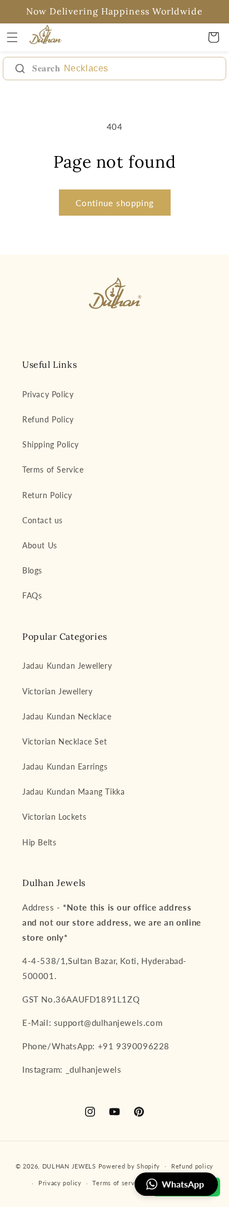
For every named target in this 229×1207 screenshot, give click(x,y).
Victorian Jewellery (57, 691)
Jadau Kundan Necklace (67, 716)
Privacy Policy (47, 394)
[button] (12, 37)
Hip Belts (39, 842)
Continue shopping (115, 203)
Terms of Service (53, 469)
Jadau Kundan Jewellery (67, 665)
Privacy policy (60, 1182)
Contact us (42, 520)
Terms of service (117, 1182)
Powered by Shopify (129, 1165)
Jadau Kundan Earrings (65, 766)
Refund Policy (48, 419)
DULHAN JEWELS (69, 1165)
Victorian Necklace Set (64, 741)
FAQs (32, 595)
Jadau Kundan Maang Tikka (73, 791)
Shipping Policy (50, 444)
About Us (39, 545)
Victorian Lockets (54, 816)
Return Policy (47, 495)
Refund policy (192, 1166)
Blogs (32, 570)
